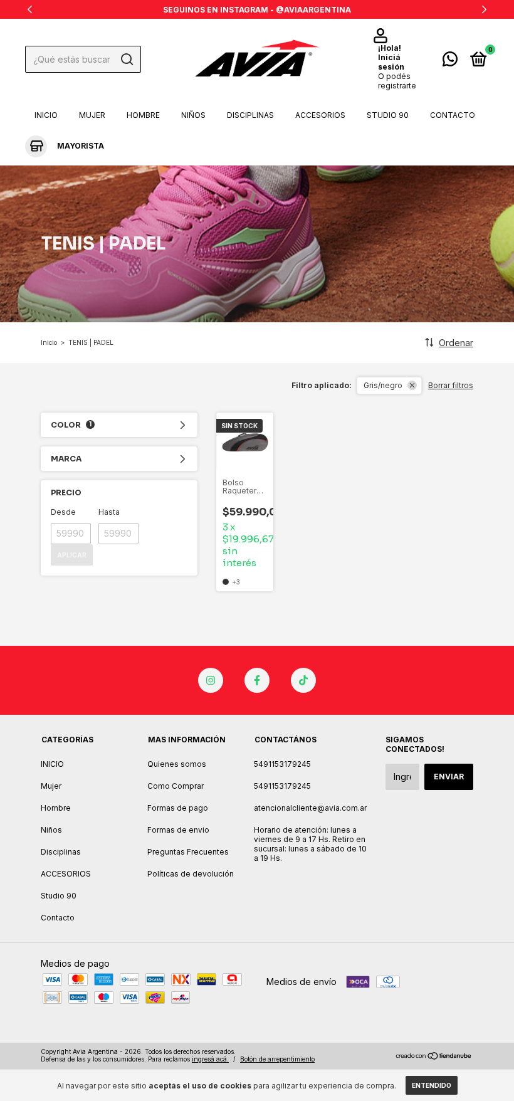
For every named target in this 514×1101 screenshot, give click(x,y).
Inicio (49, 342)
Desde (63, 512)
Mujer (92, 115)
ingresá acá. (210, 1059)
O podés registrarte (397, 80)
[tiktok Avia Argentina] (303, 680)
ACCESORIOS (320, 115)
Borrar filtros (450, 385)
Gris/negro (383, 385)
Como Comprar (175, 786)
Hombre (143, 115)
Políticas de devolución (190, 873)
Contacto (452, 115)
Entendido (431, 1085)
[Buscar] (126, 59)
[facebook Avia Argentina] (257, 680)
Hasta (109, 512)
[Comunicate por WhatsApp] (450, 62)
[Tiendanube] (434, 1056)
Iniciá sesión (391, 62)
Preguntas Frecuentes (188, 851)
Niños (193, 115)
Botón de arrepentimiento (277, 1059)
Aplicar (72, 555)
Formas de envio (178, 830)
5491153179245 (282, 764)
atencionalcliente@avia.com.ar (310, 808)
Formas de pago (177, 808)
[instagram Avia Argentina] (210, 680)
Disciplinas (250, 115)
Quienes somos (176, 764)
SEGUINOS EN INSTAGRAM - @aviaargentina (257, 9)
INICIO (46, 115)
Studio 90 (388, 115)
